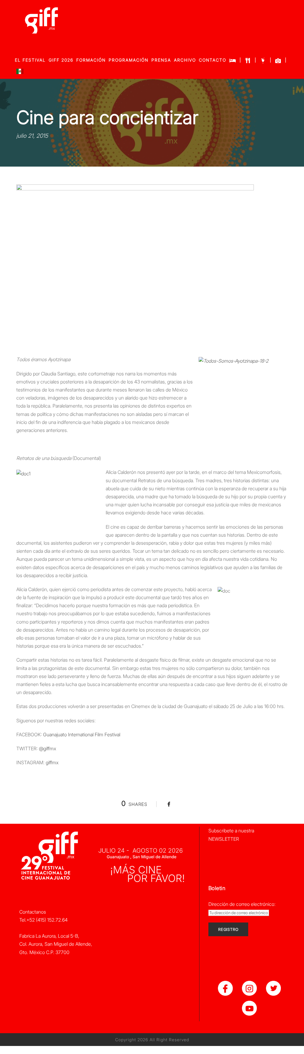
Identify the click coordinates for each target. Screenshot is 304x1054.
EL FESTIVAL (30, 59)
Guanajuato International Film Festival (82, 734)
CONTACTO (212, 59)
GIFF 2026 (61, 59)
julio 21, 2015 (32, 135)
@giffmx (47, 748)
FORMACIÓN (91, 59)
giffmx (52, 762)
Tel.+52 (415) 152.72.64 (43, 920)
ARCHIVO (185, 59)
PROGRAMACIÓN (128, 59)
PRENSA (161, 59)
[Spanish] (19, 73)
